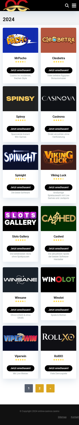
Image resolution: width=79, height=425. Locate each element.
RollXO (58, 356)
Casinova (59, 116)
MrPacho (20, 58)
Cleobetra (58, 58)
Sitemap (62, 417)
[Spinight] (20, 169)
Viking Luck (58, 175)
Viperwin (20, 356)
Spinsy (20, 116)
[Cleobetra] (58, 51)
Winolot (59, 297)
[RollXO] (58, 349)
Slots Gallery (20, 236)
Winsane (20, 297)
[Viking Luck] (58, 169)
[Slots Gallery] (20, 230)
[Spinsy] (20, 110)
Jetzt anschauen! (20, 70)
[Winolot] (58, 291)
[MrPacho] (20, 51)
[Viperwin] (20, 349)
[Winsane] (20, 291)
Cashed (59, 236)
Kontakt (75, 417)
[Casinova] (58, 110)
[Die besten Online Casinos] (16, 6)
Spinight (20, 175)
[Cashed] (58, 230)
